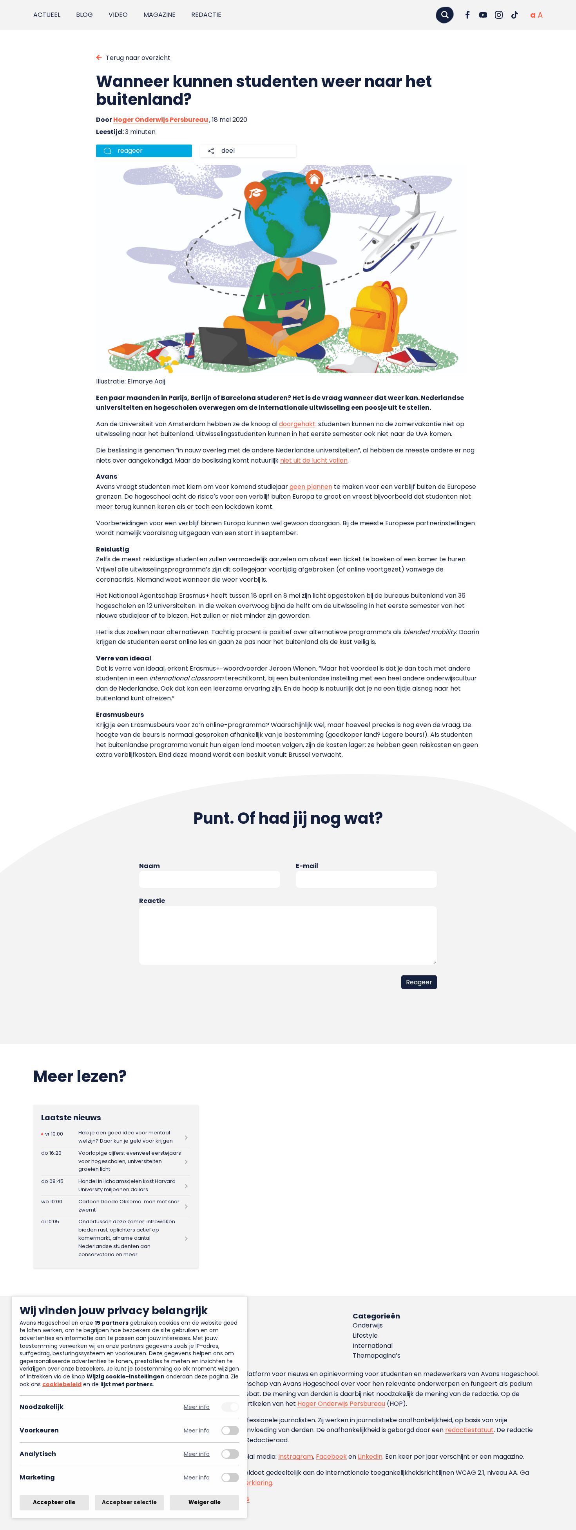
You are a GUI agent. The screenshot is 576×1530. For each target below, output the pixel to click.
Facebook (331, 1456)
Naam (149, 865)
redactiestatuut (469, 1429)
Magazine (159, 14)
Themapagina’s (376, 1355)
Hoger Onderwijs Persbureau (160, 119)
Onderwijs (368, 1325)
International (373, 1345)
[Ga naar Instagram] (499, 15)
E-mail (307, 865)
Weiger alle (204, 1502)
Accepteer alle (54, 1502)
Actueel (46, 14)
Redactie (206, 14)
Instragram (295, 1456)
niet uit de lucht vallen (314, 460)
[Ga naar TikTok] (514, 15)
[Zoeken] (445, 15)
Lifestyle (365, 1335)
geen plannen (311, 486)
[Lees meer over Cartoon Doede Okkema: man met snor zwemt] (115, 1206)
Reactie (152, 900)
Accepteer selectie (129, 1502)
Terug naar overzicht (138, 57)
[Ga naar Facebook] (467, 15)
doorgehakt (297, 424)
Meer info (197, 1407)
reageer (130, 150)
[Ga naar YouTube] (483, 15)
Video (118, 14)
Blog (84, 14)
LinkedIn (370, 1456)
